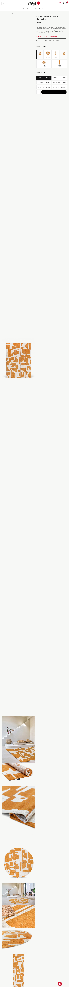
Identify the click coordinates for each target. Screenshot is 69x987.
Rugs (24, 8)
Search (20, 3)
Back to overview (5, 13)
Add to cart (54, 92)
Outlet (36, 8)
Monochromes (30, 8)
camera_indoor (60, 984)
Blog (40, 8)
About (43, 8)
